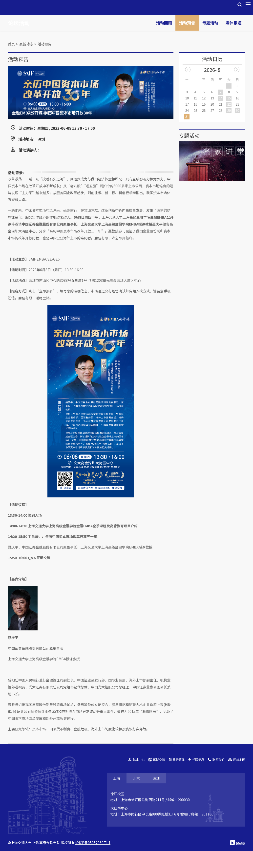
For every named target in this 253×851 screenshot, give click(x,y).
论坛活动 (19, 23)
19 (204, 104)
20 (212, 104)
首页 (11, 43)
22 (229, 104)
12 (204, 98)
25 (195, 111)
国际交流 (159, 759)
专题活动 (210, 23)
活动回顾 (164, 23)
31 (187, 117)
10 (187, 98)
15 (229, 98)
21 (220, 104)
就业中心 (139, 759)
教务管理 (179, 759)
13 (212, 98)
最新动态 (26, 43)
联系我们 (218, 759)
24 (187, 111)
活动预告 (187, 23)
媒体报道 (233, 23)
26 (204, 111)
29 (229, 111)
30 (237, 111)
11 (195, 98)
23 (237, 104)
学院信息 (198, 759)
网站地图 (239, 759)
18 (195, 104)
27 (212, 111)
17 (187, 104)
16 (237, 98)
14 (220, 98)
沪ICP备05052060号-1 (92, 842)
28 (220, 111)
